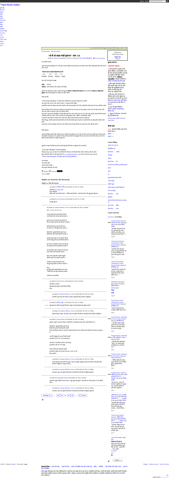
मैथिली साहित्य (114, 285)
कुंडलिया (110, 197)
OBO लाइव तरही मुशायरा (85, 58)
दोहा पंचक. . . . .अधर (113, 208)
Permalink (50, 187)
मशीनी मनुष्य (111, 184)
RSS (42, 400)
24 (72, 395)
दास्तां (109, 168)
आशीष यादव (114, 395)
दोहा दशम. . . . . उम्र (113, 193)
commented (114, 243)
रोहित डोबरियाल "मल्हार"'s (119, 337)
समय (109, 171)
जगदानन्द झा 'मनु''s (116, 222)
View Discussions (100, 58)
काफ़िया (101, 466)
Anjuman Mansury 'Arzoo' (61, 207)
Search (167, 1)
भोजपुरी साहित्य (122, 400)
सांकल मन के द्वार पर (113, 145)
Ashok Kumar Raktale (117, 241)
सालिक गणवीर (60, 187)
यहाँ (111, 115)
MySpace (46, 171)
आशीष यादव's (114, 374)
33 (79, 395)
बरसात (109, 158)
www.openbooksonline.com (72, 154)
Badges (145, 464)
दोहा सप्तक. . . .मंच (113, 161)
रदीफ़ (95, 466)
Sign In (146, 1)
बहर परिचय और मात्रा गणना (113, 466)
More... (117, 460)
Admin (56, 58)
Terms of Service (164, 464)
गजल (112, 224)
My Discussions (55, 51)
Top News (111, 217)
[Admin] (44, 59)
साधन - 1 (110, 134)
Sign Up (142, 1)
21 (61, 395)
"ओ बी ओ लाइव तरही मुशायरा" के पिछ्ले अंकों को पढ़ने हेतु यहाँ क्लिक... (59, 156)
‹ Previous (46, 395)
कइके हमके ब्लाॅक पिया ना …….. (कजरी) (119, 376)
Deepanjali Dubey (62, 378)
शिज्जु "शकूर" (60, 302)
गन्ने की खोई (111, 181)
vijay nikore (114, 437)
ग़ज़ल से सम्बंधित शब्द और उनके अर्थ (81, 466)
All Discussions (45, 51)
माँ (108, 174)
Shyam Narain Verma (117, 300)
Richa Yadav (60, 281)
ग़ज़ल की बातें (65, 466)
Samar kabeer (61, 319)
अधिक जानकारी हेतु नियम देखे (116, 81)
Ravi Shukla (57, 189)
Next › (84, 395)
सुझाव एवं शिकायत (115, 113)
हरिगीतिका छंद (111, 148)
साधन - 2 (110, 136)
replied (122, 221)
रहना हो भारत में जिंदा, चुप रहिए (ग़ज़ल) (117, 164)
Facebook (53, 171)
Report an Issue (153, 464)
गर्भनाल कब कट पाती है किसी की (116, 187)
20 (58, 395)
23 (69, 395)
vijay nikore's (116, 356)
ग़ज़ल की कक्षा (55, 466)
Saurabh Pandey (115, 221)
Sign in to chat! (156, 477)
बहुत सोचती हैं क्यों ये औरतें (114, 177)
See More (114, 450)
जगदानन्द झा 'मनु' (115, 282)
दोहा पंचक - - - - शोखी (113, 152)
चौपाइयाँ (110, 155)
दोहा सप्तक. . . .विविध (113, 205)
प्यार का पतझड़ (111, 190)
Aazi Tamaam (61, 199)
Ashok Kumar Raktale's (119, 319)
